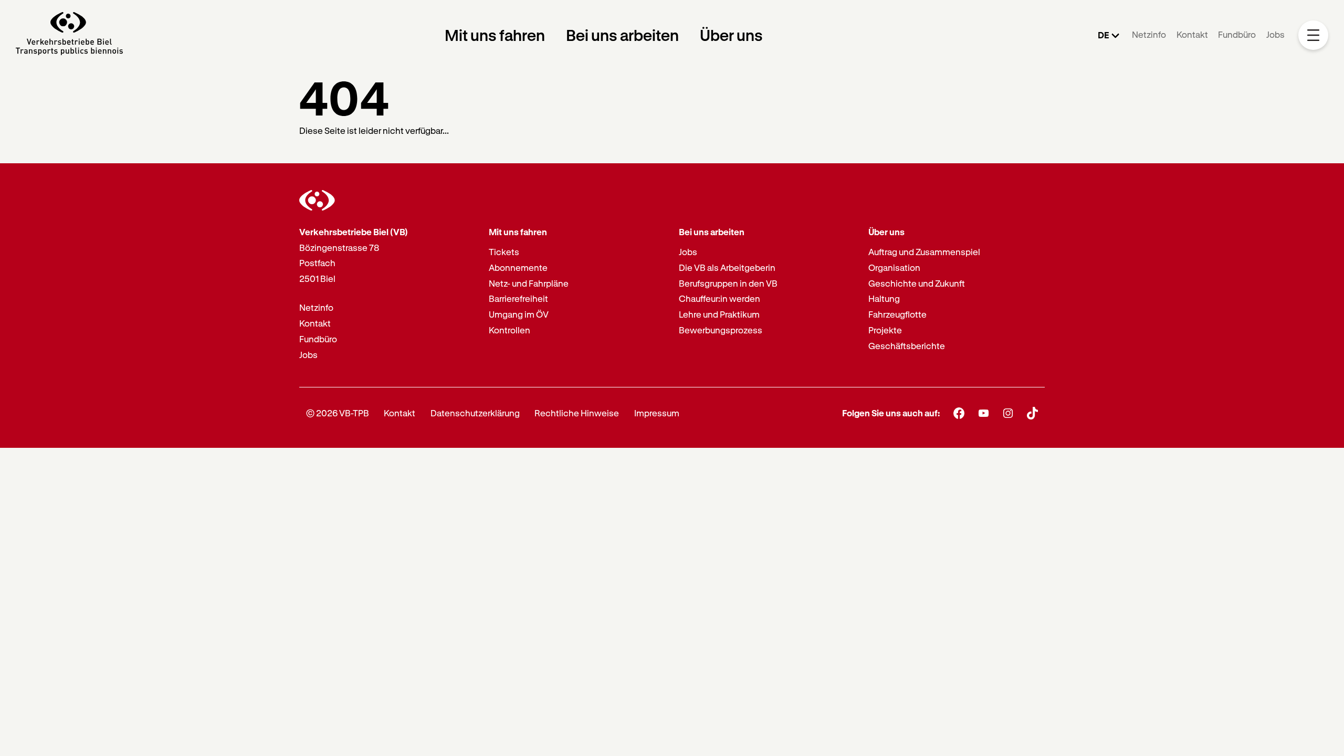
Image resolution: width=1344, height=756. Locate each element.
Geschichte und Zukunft (916, 283)
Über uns (731, 35)
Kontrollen (509, 330)
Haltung (884, 298)
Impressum (656, 413)
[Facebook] (959, 412)
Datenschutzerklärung (475, 413)
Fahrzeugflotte (897, 314)
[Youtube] (983, 412)
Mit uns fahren (495, 35)
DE (1103, 35)
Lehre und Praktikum (719, 314)
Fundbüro (1237, 34)
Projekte (885, 330)
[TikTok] (1032, 413)
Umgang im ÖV (519, 314)
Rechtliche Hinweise (576, 413)
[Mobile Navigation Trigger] (1313, 35)
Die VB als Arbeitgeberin (727, 267)
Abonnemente (518, 267)
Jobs (1275, 34)
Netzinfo (1149, 34)
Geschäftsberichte (906, 346)
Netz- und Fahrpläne (529, 283)
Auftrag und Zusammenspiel (924, 252)
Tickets (504, 252)
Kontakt (1192, 34)
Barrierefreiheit (518, 298)
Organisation (894, 267)
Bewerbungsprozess (720, 330)
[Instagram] (1008, 412)
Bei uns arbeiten (622, 35)
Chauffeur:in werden (719, 298)
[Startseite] (69, 35)
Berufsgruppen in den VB (728, 283)
